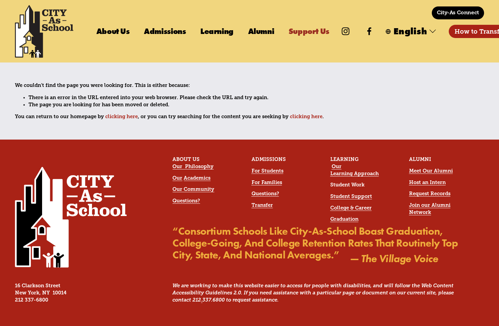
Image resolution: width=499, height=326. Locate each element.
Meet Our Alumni (431, 171)
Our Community (193, 189)
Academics (197, 178)
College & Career (351, 208)
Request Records (429, 193)
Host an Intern (427, 182)
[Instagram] (345, 31)
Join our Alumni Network (429, 208)
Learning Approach (354, 173)
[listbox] (411, 31)
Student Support (351, 196)
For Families (267, 182)
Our (336, 166)
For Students (267, 171)
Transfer (262, 205)
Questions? (265, 193)
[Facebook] (369, 31)
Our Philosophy (193, 166)
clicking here (121, 116)
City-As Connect (458, 13)
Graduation (344, 219)
